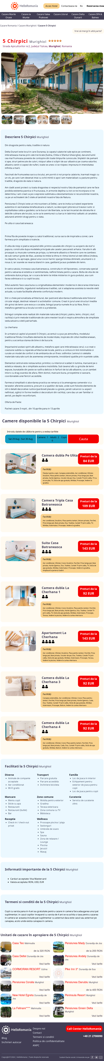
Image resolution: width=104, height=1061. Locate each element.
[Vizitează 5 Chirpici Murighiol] (30, 119)
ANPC (36, 1045)
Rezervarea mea (95, 5)
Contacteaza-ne (69, 5)
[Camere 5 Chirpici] (52, 83)
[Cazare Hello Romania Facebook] (92, 1057)
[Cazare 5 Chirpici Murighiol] (42, 119)
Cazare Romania (8, 25)
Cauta (83, 439)
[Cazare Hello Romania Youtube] (96, 1057)
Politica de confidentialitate (48, 1041)
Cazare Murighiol (28, 25)
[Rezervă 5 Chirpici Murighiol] (66, 119)
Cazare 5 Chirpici (47, 25)
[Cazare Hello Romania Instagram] (100, 1057)
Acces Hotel (51, 5)
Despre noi (39, 1028)
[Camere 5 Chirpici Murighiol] (7, 119)
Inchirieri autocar (11, 1042)
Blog (4, 1038)
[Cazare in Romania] (24, 6)
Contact (37, 1032)
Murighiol (37, 41)
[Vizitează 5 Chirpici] (19, 119)
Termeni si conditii (43, 1037)
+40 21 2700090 (92, 1036)
